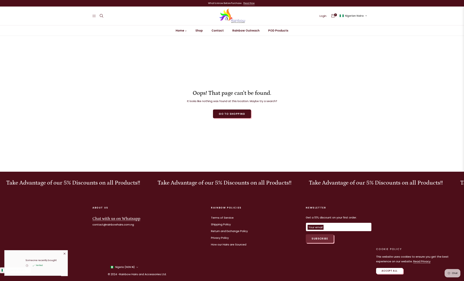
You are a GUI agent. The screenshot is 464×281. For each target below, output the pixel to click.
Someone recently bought (41, 261)
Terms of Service (222, 218)
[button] (101, 16)
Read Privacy (421, 261)
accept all (389, 270)
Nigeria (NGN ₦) (125, 267)
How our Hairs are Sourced (228, 244)
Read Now (249, 3)
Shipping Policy (221, 224)
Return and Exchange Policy (229, 231)
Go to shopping (232, 114)
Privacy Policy (220, 238)
